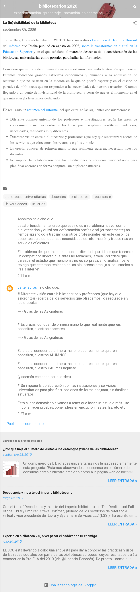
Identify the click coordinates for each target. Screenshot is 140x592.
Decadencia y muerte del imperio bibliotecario (38, 492)
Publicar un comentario (25, 424)
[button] (135, 23)
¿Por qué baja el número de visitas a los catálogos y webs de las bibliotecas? (60, 449)
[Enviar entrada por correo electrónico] (5, 189)
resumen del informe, (43, 109)
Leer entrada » (122, 481)
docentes (58, 196)
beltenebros (27, 287)
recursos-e (102, 196)
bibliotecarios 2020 (58, 6)
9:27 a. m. (25, 414)
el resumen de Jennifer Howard (113, 39)
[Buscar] (135, 7)
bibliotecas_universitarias (25, 196)
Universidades (16, 204)
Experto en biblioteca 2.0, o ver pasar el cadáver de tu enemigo (50, 536)
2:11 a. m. (25, 276)
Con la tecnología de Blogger (72, 585)
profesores (80, 196)
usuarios (38, 204)
